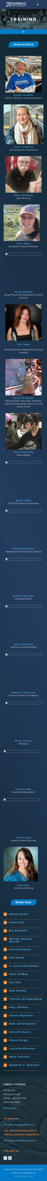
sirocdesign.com (23, 1176)
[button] (23, 914)
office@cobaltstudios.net (20, 1140)
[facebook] (5, 1158)
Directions (10, 1108)
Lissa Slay (23, 885)
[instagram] (10, 1158)
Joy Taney (23, 344)
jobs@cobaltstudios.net (19, 1124)
